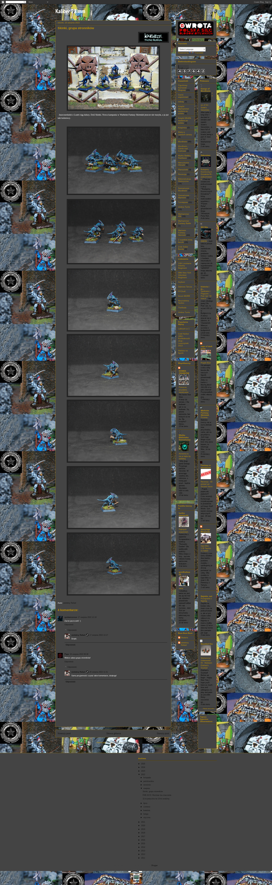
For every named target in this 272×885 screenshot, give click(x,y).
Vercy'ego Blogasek (205, 530)
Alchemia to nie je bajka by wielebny (185, 456)
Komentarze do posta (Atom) (118, 742)
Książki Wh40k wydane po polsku (184, 120)
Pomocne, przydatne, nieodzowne (184, 389)
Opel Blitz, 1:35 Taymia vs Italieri (206, 548)
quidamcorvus (70, 617)
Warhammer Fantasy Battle (184, 222)
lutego (146, 814)
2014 (143, 847)
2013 (143, 851)
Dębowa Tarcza (185, 287)
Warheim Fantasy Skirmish (182, 232)
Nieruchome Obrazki (183, 164)
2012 (143, 854)
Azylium (181, 282)
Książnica (182, 127)
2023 (143, 771)
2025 (143, 764)
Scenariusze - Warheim (184, 196)
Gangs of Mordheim (205, 90)
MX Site (204, 227)
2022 (143, 774)
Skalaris (184, 637)
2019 (143, 829)
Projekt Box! (206, 363)
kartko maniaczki (183, 514)
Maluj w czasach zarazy (185, 133)
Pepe (66, 654)
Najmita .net (206, 596)
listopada (147, 778)
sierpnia (146, 788)
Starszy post (163, 733)
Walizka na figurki (183, 351)
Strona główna (113, 733)
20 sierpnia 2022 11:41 (98, 672)
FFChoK (182, 291)
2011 (143, 858)
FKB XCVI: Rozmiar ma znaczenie (157, 795)
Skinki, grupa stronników (153, 791)
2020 (143, 825)
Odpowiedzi (72, 630)
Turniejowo (183, 202)
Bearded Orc (207, 644)
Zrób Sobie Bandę (183, 248)
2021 (143, 822)
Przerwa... (205, 417)
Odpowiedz (69, 625)
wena (181, 588)
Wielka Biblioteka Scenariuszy (185, 437)
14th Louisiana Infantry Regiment (184, 265)
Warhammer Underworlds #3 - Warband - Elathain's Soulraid (207, 663)
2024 (143, 767)
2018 (143, 833)
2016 (143, 840)
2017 (143, 836)
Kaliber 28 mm (70, 11)
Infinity (181, 102)
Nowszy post (64, 733)
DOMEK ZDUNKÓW (184, 372)
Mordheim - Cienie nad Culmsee (183, 148)
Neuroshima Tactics (183, 302)
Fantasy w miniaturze (206, 466)
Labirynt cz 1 (184, 329)
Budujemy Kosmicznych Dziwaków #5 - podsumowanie (207, 174)
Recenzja (182, 174)
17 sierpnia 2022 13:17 (98, 635)
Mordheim (182, 141)
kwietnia (147, 810)
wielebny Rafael (69, 603)
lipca (145, 803)
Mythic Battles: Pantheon (184, 156)
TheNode (182, 307)
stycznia (147, 817)
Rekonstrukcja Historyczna (184, 180)
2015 (143, 843)
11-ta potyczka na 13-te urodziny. (156, 799)
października (148, 781)
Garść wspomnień (183, 96)
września (147, 785)
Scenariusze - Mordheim (184, 189)
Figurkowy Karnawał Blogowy (182, 87)
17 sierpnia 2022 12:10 (87, 617)
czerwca (147, 807)
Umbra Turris (184, 207)
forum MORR (184, 296)
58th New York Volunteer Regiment (184, 275)
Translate (199, 53)
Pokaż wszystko (208, 708)
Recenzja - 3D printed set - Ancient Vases (207, 484)
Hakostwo (205, 155)
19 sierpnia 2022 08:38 (79, 654)
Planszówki (183, 169)
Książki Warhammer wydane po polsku (183, 110)
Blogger (154, 865)
